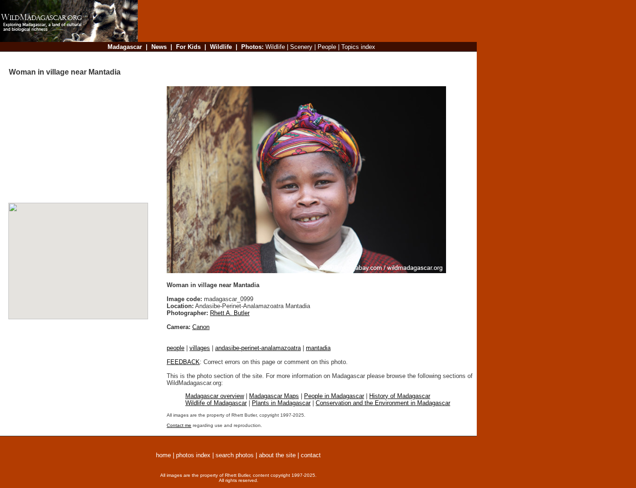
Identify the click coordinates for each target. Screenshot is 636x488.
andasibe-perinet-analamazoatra (258, 347)
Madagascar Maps (274, 395)
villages (199, 347)
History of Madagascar (399, 395)
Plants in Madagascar (281, 402)
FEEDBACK (183, 361)
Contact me (179, 425)
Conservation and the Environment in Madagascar (383, 402)
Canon (201, 326)
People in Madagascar (334, 395)
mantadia (318, 347)
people (175, 347)
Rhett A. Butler (230, 312)
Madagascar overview (214, 395)
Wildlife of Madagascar (216, 402)
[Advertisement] (304, 58)
